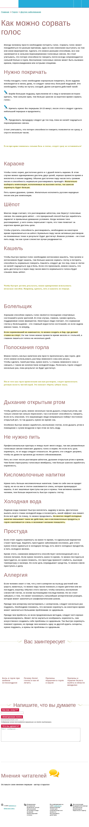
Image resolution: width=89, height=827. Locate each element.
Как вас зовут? (10, 710)
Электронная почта (12, 717)
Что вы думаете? (10, 726)
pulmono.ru (12, 805)
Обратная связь (9, 808)
